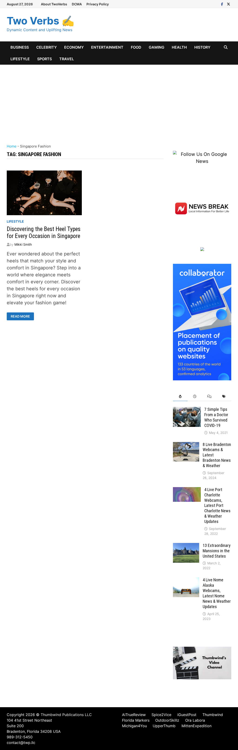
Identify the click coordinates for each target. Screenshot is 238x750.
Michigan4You (134, 725)
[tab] (180, 396)
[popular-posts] (180, 396)
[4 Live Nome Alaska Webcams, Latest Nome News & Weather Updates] (186, 581)
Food (136, 47)
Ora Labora (195, 720)
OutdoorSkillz (167, 720)
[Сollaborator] (202, 322)
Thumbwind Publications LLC (66, 714)
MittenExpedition (197, 725)
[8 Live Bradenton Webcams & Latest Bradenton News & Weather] (186, 445)
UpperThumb (164, 725)
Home (12, 146)
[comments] (209, 396)
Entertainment (107, 47)
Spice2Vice (161, 714)
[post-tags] (224, 396)
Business (19, 47)
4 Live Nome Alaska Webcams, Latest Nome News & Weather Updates (217, 593)
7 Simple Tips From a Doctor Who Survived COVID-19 (216, 417)
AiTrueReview (134, 714)
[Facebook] (223, 4)
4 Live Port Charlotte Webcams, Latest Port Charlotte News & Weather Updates (217, 505)
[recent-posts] (195, 396)
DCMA (77, 4)
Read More (21, 316)
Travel (66, 59)
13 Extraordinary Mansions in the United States (217, 551)
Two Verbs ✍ (40, 20)
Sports (44, 59)
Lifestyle (20, 59)
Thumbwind (212, 714)
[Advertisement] (119, 99)
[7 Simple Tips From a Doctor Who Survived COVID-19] (187, 410)
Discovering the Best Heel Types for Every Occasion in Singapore (43, 232)
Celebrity (46, 47)
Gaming (156, 47)
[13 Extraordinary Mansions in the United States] (186, 546)
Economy (74, 47)
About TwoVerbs (54, 4)
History (202, 47)
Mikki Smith (23, 244)
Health (179, 47)
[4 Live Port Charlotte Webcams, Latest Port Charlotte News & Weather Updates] (187, 490)
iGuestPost (186, 714)
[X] (228, 4)
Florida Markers (135, 720)
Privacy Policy (97, 4)
